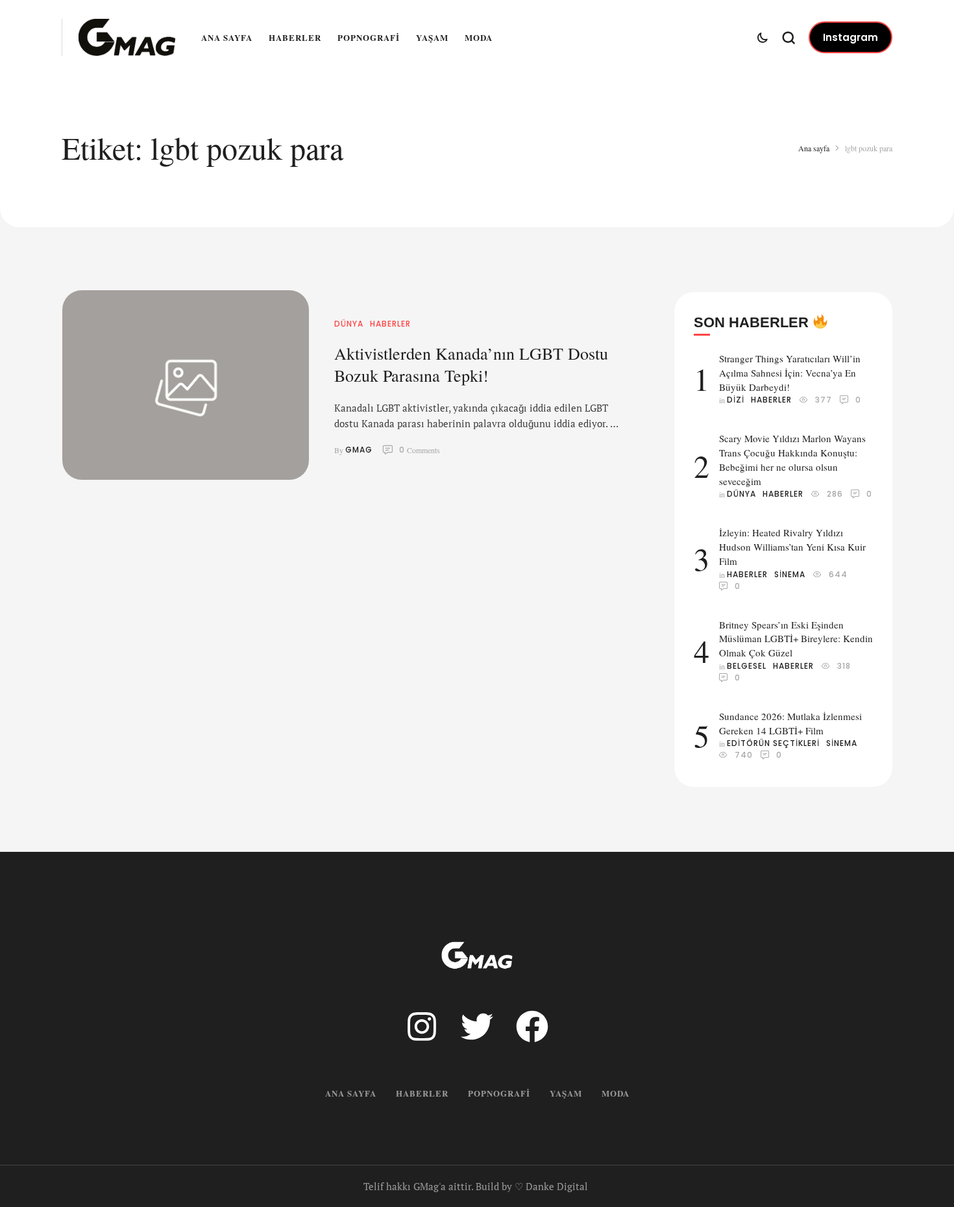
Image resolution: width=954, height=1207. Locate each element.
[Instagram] (422, 1026)
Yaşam (432, 37)
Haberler (295, 37)
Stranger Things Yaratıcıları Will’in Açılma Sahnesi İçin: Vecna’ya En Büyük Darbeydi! (790, 372)
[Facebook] (532, 1026)
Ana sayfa (226, 37)
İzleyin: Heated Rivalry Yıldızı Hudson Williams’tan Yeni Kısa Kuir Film (792, 546)
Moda (479, 37)
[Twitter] (477, 1026)
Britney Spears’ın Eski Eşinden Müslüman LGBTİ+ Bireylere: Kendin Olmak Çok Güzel (796, 639)
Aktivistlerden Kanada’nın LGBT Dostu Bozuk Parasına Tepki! (471, 364)
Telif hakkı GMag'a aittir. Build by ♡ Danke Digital (475, 1186)
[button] (850, 37)
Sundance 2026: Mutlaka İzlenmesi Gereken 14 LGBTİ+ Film (790, 723)
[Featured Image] (185, 385)
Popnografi (368, 37)
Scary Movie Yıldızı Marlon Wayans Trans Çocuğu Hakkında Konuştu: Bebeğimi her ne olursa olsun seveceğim (792, 459)
